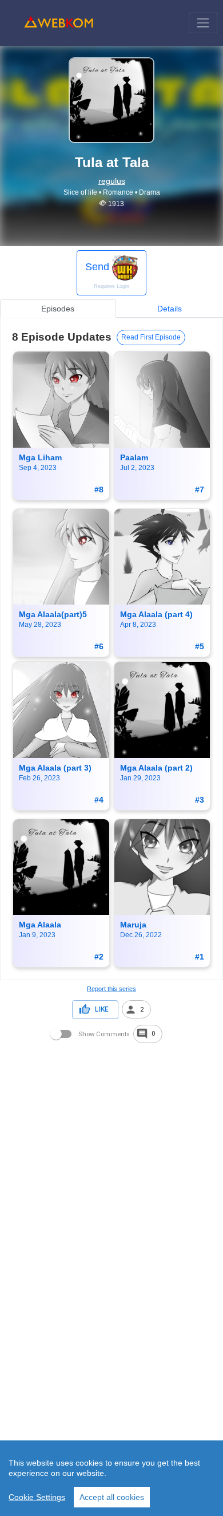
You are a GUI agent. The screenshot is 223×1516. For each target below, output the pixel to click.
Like (102, 1009)
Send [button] (107, 275)
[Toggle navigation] (203, 23)
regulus (111, 180)
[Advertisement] (111, 1156)
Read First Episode (151, 337)
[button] (136, 1009)
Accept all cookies (111, 1497)
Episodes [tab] (57, 308)
